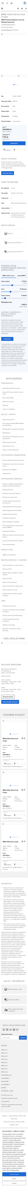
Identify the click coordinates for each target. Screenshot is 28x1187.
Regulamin (4, 1115)
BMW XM (3, 1087)
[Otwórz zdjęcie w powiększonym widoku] (9, 80)
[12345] (14, 728)
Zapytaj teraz (14, 143)
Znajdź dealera (5, 1101)
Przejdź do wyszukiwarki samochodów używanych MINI (11, 1105)
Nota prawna (14, 1118)
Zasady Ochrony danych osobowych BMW (14, 1121)
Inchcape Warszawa (6, 30)
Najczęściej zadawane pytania (9, 1098)
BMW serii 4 (4, 1059)
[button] (2, 3)
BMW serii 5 (4, 1062)
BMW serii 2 (4, 1053)
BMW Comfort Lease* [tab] (8, 275)
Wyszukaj (22, 1037)
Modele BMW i (5, 1081)
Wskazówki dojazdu (8, 697)
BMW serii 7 (4, 1069)
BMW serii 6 (4, 1065)
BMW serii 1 (4, 1050)
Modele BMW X (5, 1078)
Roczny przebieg (5, 295)
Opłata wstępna (5, 281)
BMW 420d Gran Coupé (10, 842)
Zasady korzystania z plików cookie (17, 1115)
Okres (2, 289)
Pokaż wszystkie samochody (10, 702)
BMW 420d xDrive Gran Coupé (10, 740)
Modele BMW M (5, 1084)
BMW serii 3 (4, 1056)
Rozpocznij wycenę (8, 173)
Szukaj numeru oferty (6, 1034)
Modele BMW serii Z (6, 1075)
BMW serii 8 (4, 1072)
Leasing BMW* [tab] (21, 275)
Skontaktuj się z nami (7, 1095)
